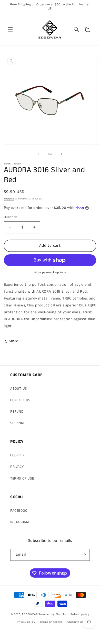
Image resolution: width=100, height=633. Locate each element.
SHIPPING (18, 423)
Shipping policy (77, 622)
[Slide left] (38, 154)
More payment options (50, 272)
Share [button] (13, 341)
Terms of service (51, 622)
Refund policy (80, 614)
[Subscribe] (83, 555)
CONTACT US (20, 400)
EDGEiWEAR (29, 614)
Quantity (10, 217)
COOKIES (17, 455)
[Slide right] (61, 154)
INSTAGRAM (19, 522)
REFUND (17, 411)
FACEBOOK (18, 510)
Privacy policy (26, 622)
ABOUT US (18, 388)
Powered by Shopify (52, 614)
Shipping (9, 198)
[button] (10, 29)
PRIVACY (17, 466)
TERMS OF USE (22, 478)
